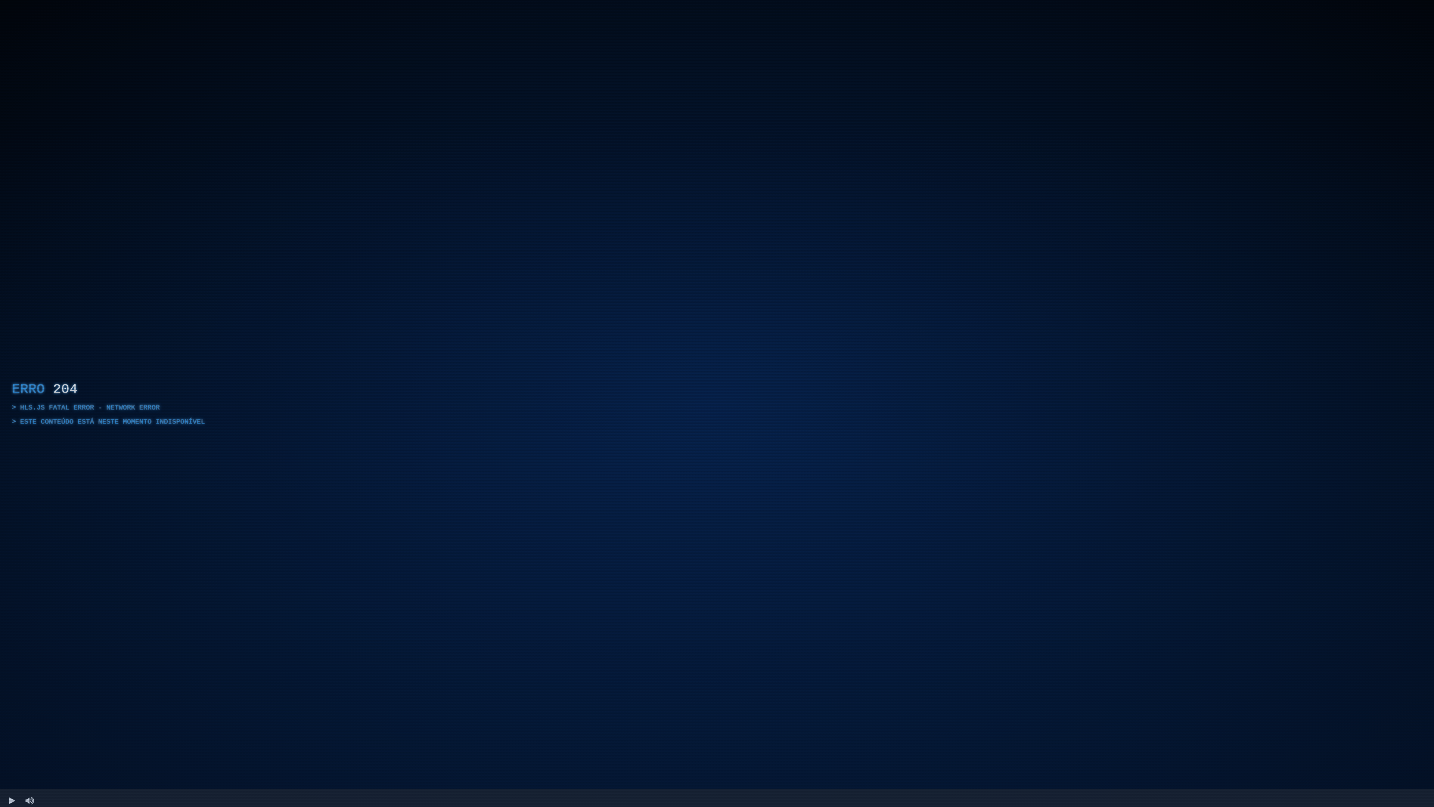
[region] (717, 403)
